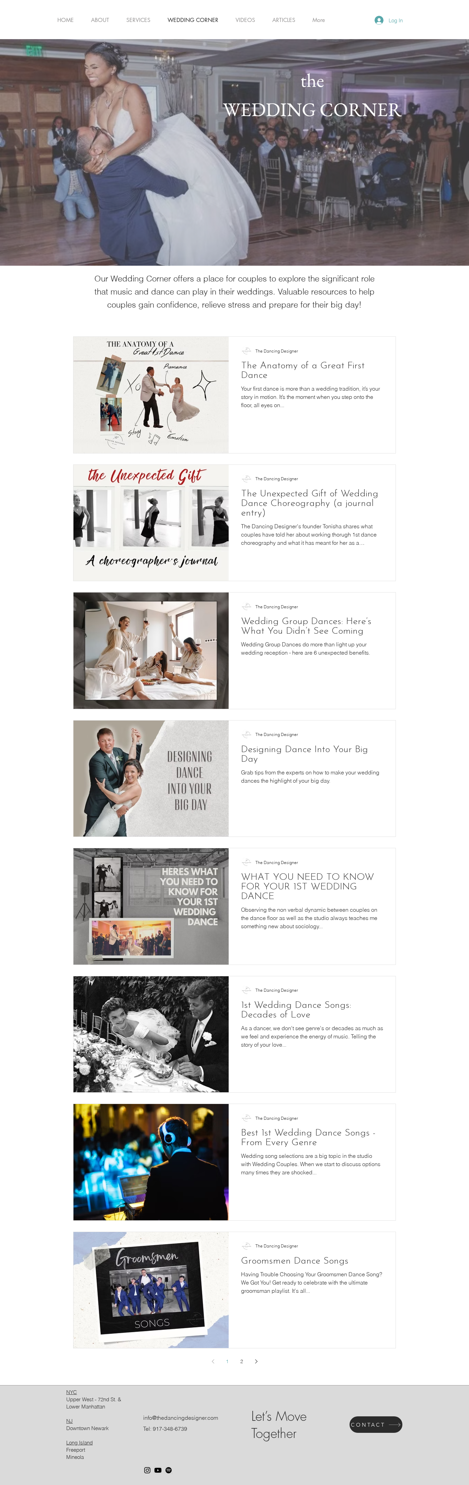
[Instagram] (147, 1470)
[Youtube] (158, 1470)
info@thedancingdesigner (174, 1417)
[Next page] (256, 1361)
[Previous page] (213, 1361)
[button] (138, 20)
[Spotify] (168, 1470)
